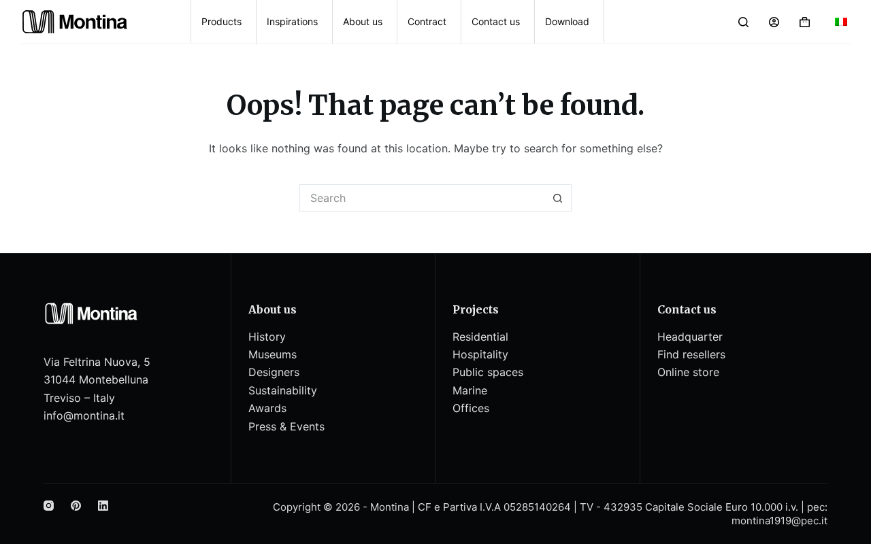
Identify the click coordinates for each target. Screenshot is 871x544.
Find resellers (691, 354)
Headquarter (690, 336)
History (267, 336)
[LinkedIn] (103, 505)
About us (362, 21)
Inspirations (292, 21)
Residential (480, 336)
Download (567, 21)
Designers (273, 372)
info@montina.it (84, 415)
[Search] (743, 22)
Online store (688, 372)
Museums (272, 354)
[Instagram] (49, 505)
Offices (471, 408)
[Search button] (558, 197)
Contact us (496, 21)
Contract (427, 21)
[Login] (774, 22)
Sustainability (282, 390)
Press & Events (286, 426)
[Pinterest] (76, 505)
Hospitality (480, 354)
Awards (267, 408)
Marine (470, 390)
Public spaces (488, 372)
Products (221, 21)
